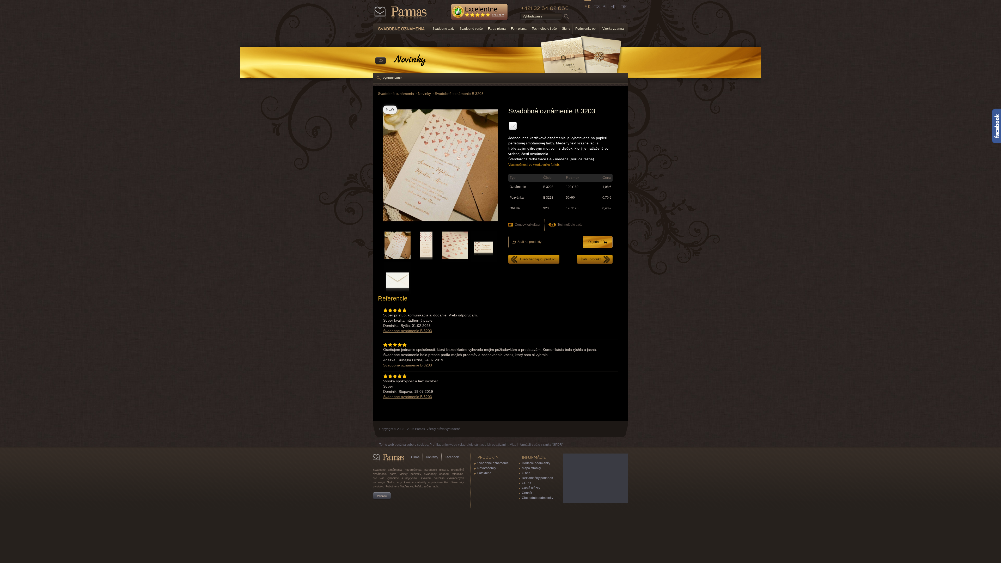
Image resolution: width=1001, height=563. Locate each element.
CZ (596, 6)
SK (587, 6)
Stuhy (566, 28)
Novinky (424, 94)
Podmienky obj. (586, 28)
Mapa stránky (531, 468)
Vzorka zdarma (613, 28)
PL (605, 6)
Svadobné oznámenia (396, 94)
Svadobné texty (443, 28)
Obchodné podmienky (537, 498)
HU (614, 6)
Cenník (527, 493)
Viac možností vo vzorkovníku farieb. (534, 165)
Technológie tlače (544, 28)
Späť (380, 61)
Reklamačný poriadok (537, 478)
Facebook (452, 457)
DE (623, 6)
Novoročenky (486, 468)
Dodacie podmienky (536, 463)
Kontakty (432, 457)
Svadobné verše (471, 28)
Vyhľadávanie (392, 78)
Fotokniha (484, 473)
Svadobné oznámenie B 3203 (459, 94)
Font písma (519, 28)
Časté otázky (531, 488)
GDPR (526, 483)
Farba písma (497, 28)
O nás (415, 457)
